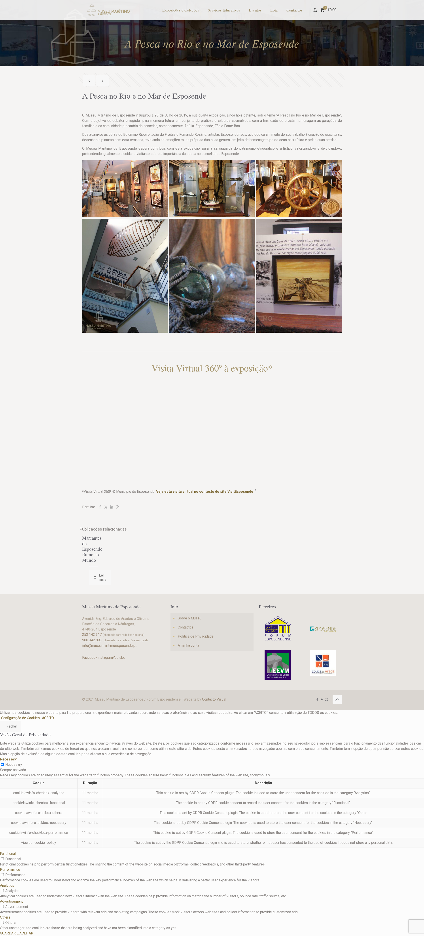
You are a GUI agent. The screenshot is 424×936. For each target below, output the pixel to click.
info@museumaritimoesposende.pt (109, 646)
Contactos (185, 627)
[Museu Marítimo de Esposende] (108, 10)
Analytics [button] (7, 885)
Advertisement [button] (11, 901)
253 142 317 (92, 634)
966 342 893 (92, 640)
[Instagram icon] (326, 699)
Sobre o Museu (189, 618)
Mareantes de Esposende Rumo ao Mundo (92, 549)
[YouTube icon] (322, 699)
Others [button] (5, 917)
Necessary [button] (8, 759)
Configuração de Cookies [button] (20, 718)
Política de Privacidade (196, 636)
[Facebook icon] (317, 699)
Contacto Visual (214, 699)
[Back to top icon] (337, 699)
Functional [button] (8, 854)
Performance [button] (10, 869)
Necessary (13, 764)
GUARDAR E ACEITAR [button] (16, 933)
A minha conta (188, 645)
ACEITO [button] (48, 718)
